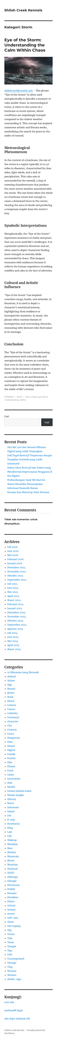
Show (10, 921)
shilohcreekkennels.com (18, 90)
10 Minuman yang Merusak (23, 672)
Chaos (34, 397)
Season (11, 909)
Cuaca (10, 733)
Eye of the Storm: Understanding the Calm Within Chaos (24, 45)
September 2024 (16, 624)
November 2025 (16, 571)
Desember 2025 (16, 567)
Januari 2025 (14, 608)
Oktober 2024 (15, 620)
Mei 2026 (12, 555)
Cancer (11, 709)
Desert (11, 745)
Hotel (10, 803)
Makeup (12, 840)
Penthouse (13, 885)
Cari (6, 416)
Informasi (13, 807)
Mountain (13, 856)
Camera (11, 705)
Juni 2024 (12, 636)
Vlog (10, 966)
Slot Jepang (14, 925)
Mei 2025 (12, 592)
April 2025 (13, 596)
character (12, 721)
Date (10, 741)
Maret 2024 (14, 649)
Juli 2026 (12, 547)
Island (10, 811)
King (10, 827)
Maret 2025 (14, 600)
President (12, 897)
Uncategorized (15, 958)
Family (11, 754)
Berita (10, 692)
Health (11, 786)
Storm (20, 397)
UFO (9, 954)
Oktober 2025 (15, 575)
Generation (13, 778)
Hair (9, 782)
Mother (11, 852)
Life (9, 835)
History (11, 799)
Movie (10, 860)
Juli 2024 (12, 632)
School (11, 905)
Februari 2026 (15, 559)
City (9, 725)
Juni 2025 (12, 587)
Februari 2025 (15, 604)
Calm (27, 397)
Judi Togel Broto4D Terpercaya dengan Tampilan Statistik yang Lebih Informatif (29, 459)
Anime (11, 680)
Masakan (12, 844)
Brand (10, 700)
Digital (11, 750)
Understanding (11, 400)
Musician (12, 864)
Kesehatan (13, 823)
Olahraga (12, 876)
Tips (9, 950)
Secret (11, 913)
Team (10, 942)
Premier (12, 893)
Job (9, 815)
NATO (10, 872)
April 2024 (13, 645)
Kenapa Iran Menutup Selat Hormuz (28, 492)
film (9, 762)
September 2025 (16, 579)
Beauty (11, 688)
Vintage (11, 962)
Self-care (12, 917)
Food (10, 770)
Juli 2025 (12, 583)
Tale (9, 938)
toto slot (9, 1002)
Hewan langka (15, 795)
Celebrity (12, 713)
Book (10, 696)
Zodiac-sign (14, 979)
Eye (39, 397)
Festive (11, 758)
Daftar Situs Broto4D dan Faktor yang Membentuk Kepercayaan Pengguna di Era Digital (29, 471)
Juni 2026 (13, 551)
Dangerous (13, 737)
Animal (11, 676)
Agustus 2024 (15, 628)
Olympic (12, 880)
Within (23, 400)
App (9, 684)
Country (12, 729)
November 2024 (16, 616)
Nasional (12, 868)
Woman (11, 970)
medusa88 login (13, 1010)
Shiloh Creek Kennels (23, 10)
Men (10, 848)
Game (10, 774)
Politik (11, 889)
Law (9, 831)
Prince (11, 901)
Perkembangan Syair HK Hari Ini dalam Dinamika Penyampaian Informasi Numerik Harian (26, 484)
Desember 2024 (16, 612)
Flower (11, 766)
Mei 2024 (12, 641)
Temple (11, 946)
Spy (9, 930)
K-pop (11, 819)
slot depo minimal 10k (17, 1018)
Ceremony (13, 717)
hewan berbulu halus (19, 790)
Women (11, 975)
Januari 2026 (14, 563)
